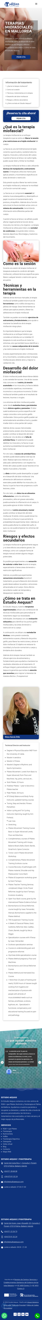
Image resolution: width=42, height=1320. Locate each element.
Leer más (11, 821)
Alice (14, 1070)
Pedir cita (21, 57)
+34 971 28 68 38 (10, 1171)
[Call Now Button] (37, 1316)
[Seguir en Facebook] (15, 1314)
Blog (4, 1147)
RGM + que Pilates (10, 1129)
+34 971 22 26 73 (10, 1231)
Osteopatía (7, 1141)
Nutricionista (8, 1134)
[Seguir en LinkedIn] (23, 1314)
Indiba (5, 1136)
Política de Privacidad (19, 1305)
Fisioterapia (7, 1131)
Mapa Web (7, 1152)
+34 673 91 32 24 (11, 1176)
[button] (4, 1316)
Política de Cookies (33, 1305)
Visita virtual (7, 1144)
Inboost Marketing (33, 1302)
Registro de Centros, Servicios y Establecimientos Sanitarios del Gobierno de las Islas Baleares (21, 1282)
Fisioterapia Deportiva (11, 1139)
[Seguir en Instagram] (19, 1314)
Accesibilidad (8, 1308)
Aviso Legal (7, 1305)
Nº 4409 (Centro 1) (24, 1285)
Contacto (6, 1149)
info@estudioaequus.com (14, 1182)
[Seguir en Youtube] (26, 1314)
